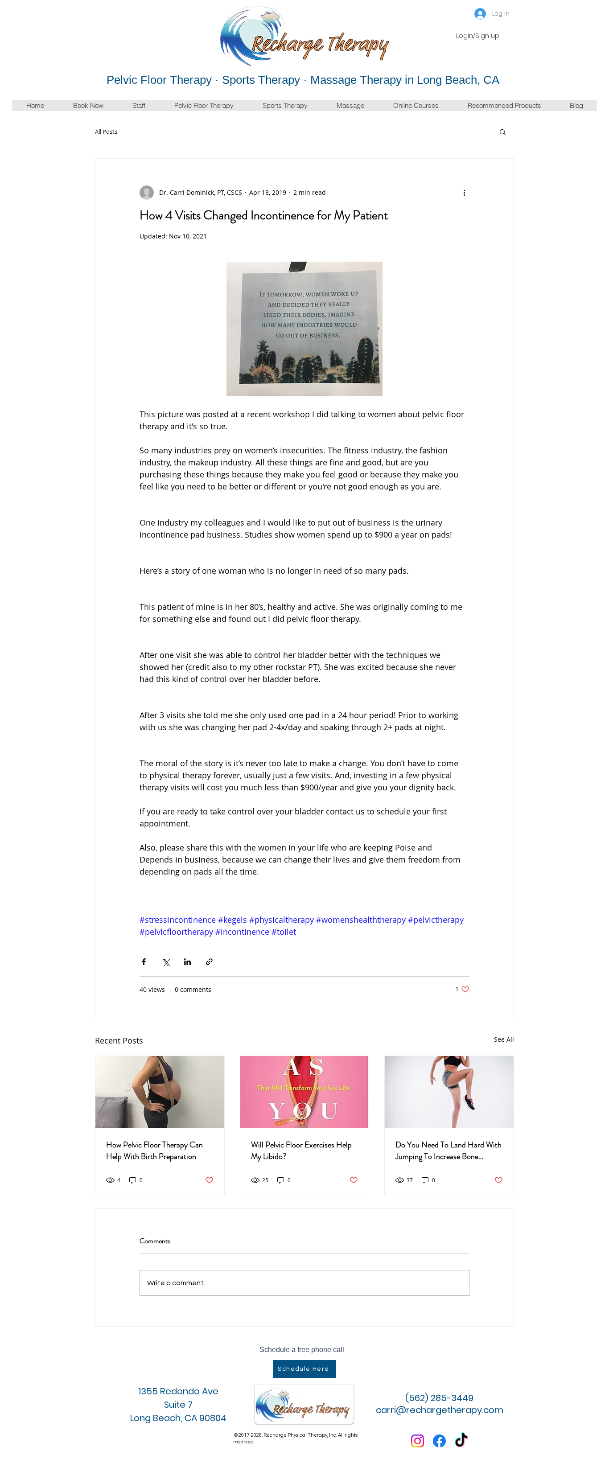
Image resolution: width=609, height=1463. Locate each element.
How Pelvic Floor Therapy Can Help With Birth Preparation (154, 1150)
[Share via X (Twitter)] (165, 962)
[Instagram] (417, 1441)
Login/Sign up (477, 35)
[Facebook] (439, 1441)
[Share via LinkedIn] (187, 962)
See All (504, 1039)
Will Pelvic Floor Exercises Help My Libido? (301, 1150)
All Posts (106, 131)
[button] (502, 131)
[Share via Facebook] (144, 962)
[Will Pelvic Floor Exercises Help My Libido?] (304, 1092)
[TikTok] (461, 1441)
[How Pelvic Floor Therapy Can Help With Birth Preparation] (159, 1092)
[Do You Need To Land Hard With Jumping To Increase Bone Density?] (449, 1092)
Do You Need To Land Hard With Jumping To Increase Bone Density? (448, 1150)
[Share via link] (209, 962)
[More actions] (464, 192)
